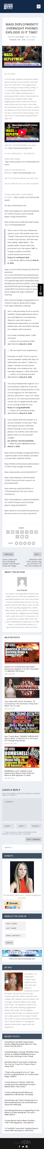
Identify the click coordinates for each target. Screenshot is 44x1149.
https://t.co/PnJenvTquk (18, 257)
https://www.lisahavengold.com (20, 148)
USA (18, 40)
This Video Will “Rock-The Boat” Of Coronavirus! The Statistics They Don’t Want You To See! (22, 703)
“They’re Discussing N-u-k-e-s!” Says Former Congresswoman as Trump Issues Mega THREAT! (21, 1074)
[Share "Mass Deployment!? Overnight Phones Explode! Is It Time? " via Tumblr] (22, 532)
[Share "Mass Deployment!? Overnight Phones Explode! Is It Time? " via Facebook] (8, 532)
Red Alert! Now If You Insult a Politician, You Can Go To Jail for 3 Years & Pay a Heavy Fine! (21, 1064)
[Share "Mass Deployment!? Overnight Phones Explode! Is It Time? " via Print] (26, 536)
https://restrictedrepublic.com (24, 173)
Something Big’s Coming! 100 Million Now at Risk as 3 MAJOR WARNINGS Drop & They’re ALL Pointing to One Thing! (21, 1054)
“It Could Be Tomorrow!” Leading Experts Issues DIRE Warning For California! (21, 1129)
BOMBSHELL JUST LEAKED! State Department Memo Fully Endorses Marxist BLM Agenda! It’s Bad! (19, 773)
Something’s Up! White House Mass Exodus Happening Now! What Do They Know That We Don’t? (21, 1044)
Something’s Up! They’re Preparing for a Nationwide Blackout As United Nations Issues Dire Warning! (21, 1102)
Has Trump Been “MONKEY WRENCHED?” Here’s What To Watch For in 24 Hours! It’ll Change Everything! (22, 738)
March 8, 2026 (26, 377)
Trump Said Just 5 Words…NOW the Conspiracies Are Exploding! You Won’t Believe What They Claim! (20, 1084)
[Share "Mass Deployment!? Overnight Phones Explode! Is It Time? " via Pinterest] (26, 532)
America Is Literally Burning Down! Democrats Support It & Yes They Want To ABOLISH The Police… (22, 669)
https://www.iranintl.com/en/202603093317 (21, 472)
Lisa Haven (20, 37)
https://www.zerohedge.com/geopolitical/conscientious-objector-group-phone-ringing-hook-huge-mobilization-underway (22, 303)
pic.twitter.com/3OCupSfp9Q (21, 441)
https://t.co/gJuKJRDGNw (19, 407)
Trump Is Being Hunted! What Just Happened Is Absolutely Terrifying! (19, 1093)
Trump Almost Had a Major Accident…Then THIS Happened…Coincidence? (20, 1121)
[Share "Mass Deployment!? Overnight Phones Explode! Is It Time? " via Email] (22, 536)
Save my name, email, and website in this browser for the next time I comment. (19, 833)
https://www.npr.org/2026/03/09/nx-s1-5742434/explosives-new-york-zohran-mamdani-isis (19, 491)
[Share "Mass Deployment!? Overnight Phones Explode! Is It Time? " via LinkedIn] (31, 532)
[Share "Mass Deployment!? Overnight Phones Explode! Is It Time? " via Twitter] (12, 532)
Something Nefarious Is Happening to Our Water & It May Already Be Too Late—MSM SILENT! (22, 1112)
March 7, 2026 (14, 446)
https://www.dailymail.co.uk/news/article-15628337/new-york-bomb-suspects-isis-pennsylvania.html (20, 480)
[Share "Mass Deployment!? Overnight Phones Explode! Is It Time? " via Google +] (17, 532)
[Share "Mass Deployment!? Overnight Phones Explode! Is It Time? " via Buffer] (36, 532)
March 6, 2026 (26, 344)
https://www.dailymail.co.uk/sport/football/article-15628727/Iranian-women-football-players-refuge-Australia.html (22, 214)
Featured (12, 40)
